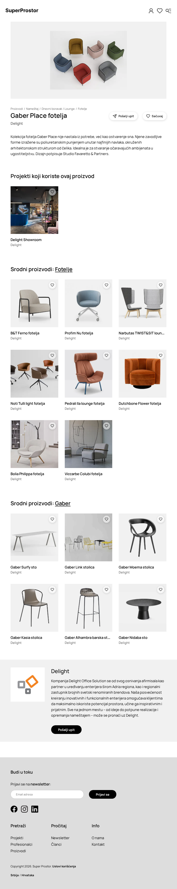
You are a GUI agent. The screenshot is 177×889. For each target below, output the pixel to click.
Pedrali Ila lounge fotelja (84, 403)
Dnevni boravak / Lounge (58, 109)
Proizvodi (17, 109)
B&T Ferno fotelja (25, 332)
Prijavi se (102, 794)
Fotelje (82, 109)
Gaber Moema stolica (136, 567)
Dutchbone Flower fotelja (140, 403)
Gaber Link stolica (79, 567)
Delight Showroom (26, 239)
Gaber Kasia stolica (26, 637)
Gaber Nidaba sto (133, 637)
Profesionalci (21, 844)
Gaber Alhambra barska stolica (90, 637)
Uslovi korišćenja (64, 866)
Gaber (63, 503)
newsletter (40, 784)
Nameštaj (32, 109)
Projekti (17, 837)
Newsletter (60, 837)
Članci (56, 844)
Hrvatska (28, 875)
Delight (17, 123)
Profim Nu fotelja (79, 332)
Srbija (15, 875)
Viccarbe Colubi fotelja (83, 473)
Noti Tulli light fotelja (28, 403)
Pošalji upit (66, 729)
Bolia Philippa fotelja (27, 473)
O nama (98, 837)
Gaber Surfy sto (24, 567)
